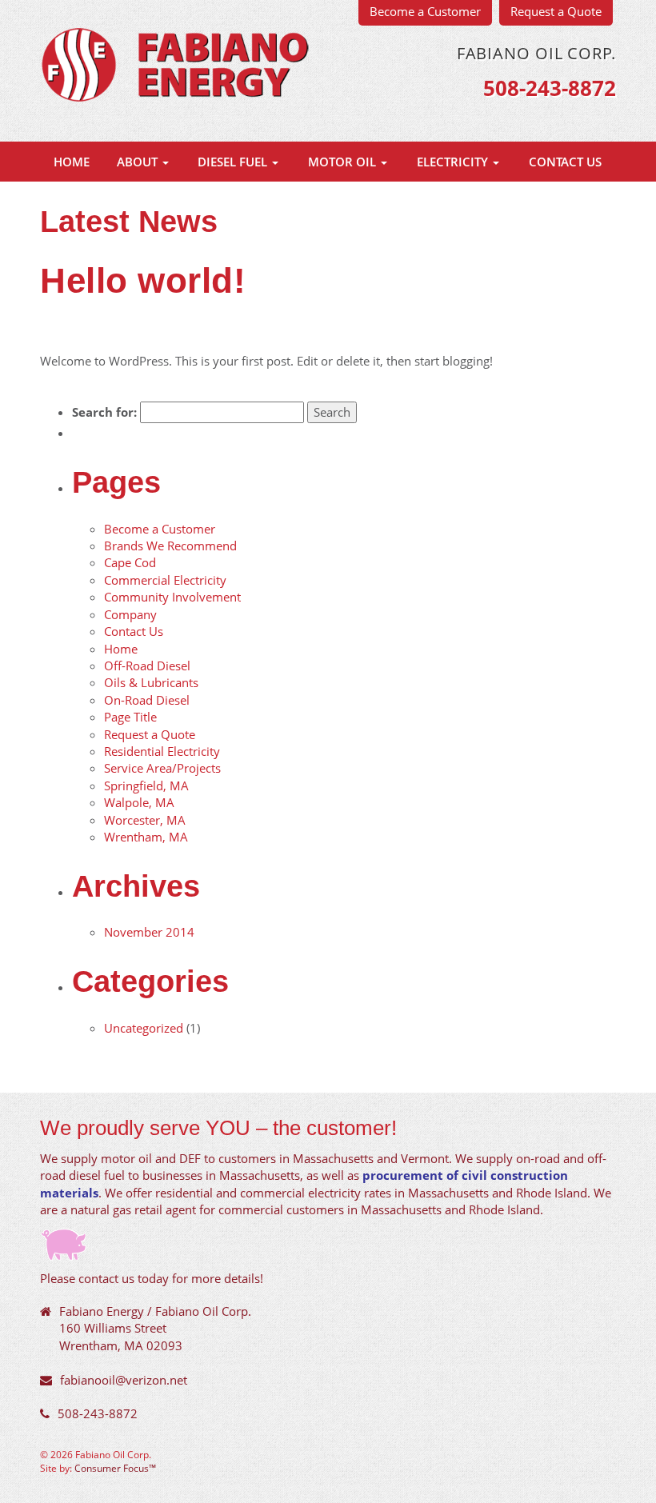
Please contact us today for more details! (151, 1278)
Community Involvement (172, 597)
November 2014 (149, 932)
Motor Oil (343, 162)
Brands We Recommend (170, 546)
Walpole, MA (139, 802)
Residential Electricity (162, 751)
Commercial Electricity (165, 580)
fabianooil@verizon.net (123, 1380)
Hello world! (143, 280)
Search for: (104, 412)
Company (130, 614)
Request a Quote (149, 734)
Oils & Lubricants (151, 682)
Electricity (454, 162)
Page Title (130, 717)
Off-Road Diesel (147, 666)
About (139, 162)
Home (72, 162)
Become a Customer (159, 529)
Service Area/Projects (162, 768)
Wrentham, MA (146, 837)
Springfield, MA (146, 785)
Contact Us (565, 162)
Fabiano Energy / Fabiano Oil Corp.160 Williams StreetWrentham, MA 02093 (155, 1328)
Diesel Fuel (234, 162)
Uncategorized (143, 1028)
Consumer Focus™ (115, 1467)
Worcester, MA (145, 820)
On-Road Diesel (147, 700)
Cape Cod (130, 562)
